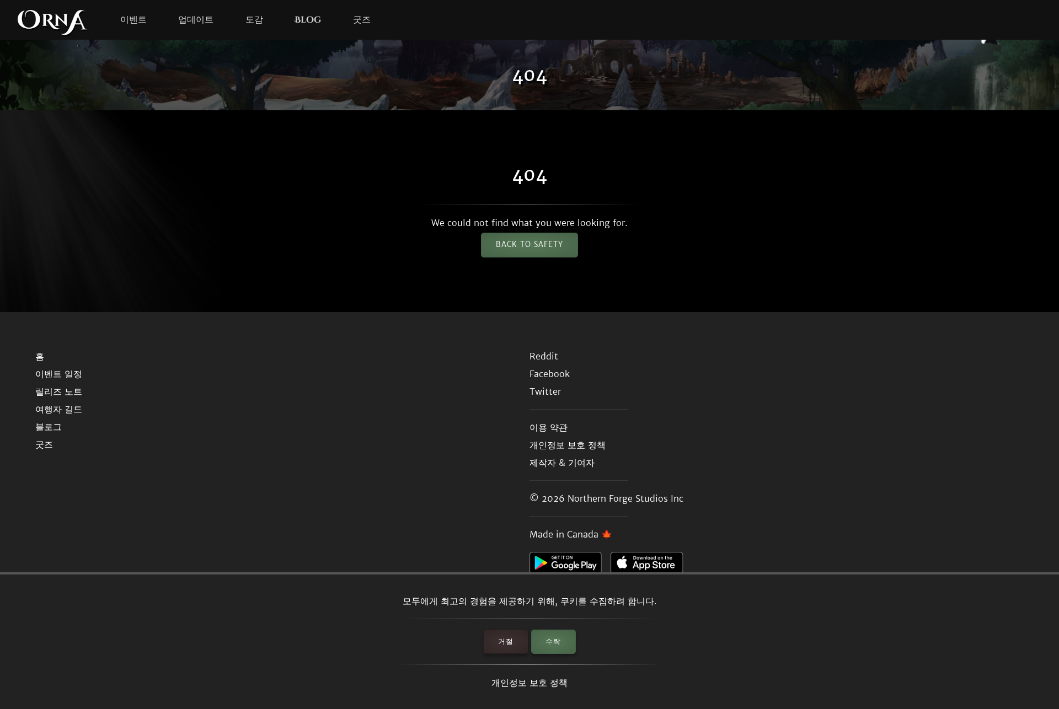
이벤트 (133, 20)
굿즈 (362, 20)
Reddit (544, 356)
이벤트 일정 (58, 373)
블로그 (48, 426)
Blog (308, 20)
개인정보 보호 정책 (529, 682)
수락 (553, 641)
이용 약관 (549, 427)
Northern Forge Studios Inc (625, 498)
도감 (254, 20)
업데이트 (195, 20)
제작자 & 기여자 (562, 462)
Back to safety (529, 244)
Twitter (545, 391)
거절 (506, 641)
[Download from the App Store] (651, 565)
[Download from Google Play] (570, 565)
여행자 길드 (58, 409)
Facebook (550, 373)
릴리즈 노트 (58, 391)
